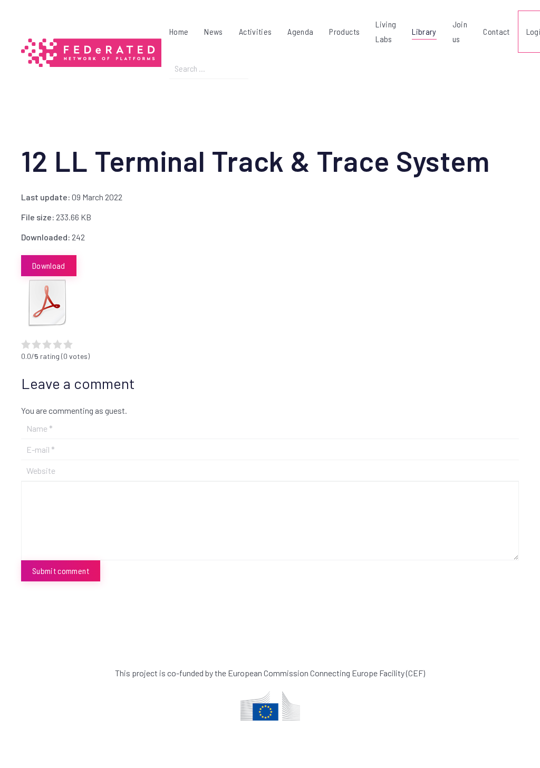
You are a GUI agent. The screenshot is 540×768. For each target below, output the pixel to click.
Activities (255, 31)
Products (344, 31)
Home (178, 31)
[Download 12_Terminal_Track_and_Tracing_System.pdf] (47, 302)
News (213, 31)
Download (48, 265)
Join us (459, 31)
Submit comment (60, 571)
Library (424, 31)
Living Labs (385, 31)
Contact (496, 31)
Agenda (300, 31)
